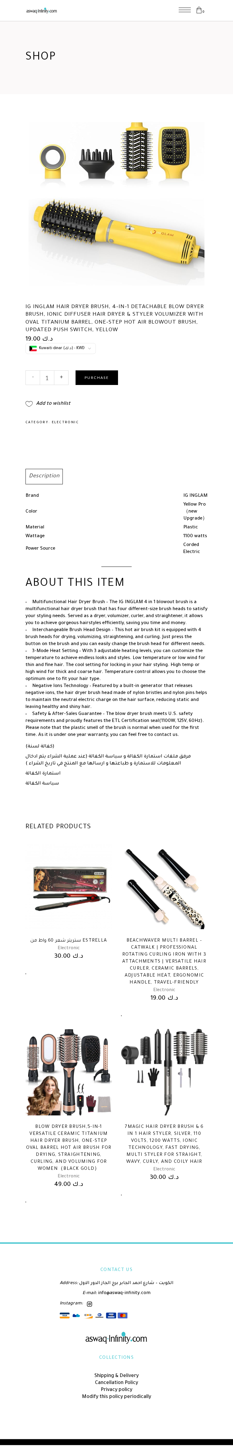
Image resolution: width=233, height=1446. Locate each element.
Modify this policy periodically (116, 1397)
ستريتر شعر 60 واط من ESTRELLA (68, 940)
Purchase (97, 377)
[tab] (44, 476)
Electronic (65, 422)
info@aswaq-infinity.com (123, 1293)
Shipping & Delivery (116, 1376)
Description (44, 476)
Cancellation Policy (116, 1383)
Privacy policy (116, 1390)
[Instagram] (89, 1304)
